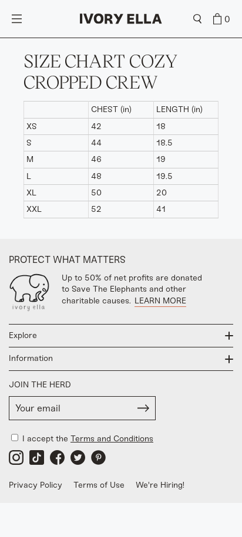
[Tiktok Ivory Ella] (36, 457)
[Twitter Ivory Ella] (77, 457)
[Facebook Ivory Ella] (57, 457)
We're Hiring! (160, 485)
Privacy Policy (35, 485)
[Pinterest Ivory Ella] (98, 457)
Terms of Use (99, 485)
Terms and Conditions (111, 439)
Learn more (160, 301)
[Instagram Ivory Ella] (16, 457)
